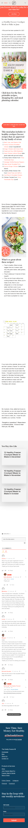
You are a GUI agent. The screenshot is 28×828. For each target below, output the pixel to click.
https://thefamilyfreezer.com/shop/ (12, 693)
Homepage (5, 752)
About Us (4, 756)
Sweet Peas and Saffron (14, 173)
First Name (6, 805)
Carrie (12, 579)
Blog (3, 754)
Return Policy (6, 775)
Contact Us (5, 758)
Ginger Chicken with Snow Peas (13, 149)
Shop (3, 769)
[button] (4, 3)
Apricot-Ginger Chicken (11, 166)
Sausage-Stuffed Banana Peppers (14, 162)
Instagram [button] (18, 739)
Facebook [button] (12, 783)
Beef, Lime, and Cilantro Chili (12, 142)
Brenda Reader (14, 689)
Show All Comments (14, 714)
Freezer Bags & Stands (8, 773)
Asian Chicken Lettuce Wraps (12, 153)
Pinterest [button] (4, 783)
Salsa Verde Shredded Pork (12, 164)
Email (5, 811)
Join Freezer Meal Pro (8, 771)
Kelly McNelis (8, 577)
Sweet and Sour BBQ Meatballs (13, 151)
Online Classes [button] (6, 780)
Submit (13, 820)
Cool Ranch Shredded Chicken (13, 175)
